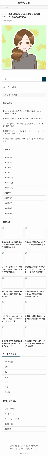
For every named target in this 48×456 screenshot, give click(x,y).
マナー (7, 382)
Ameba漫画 (9, 362)
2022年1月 (8, 172)
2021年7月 (8, 203)
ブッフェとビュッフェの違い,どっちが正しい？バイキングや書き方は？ (24, 125)
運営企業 (7, 429)
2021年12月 (8, 178)
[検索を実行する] (44, 79)
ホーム (35, 449)
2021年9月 (8, 193)
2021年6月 (8, 208)
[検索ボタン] (45, 2)
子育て (7, 387)
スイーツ (8, 377)
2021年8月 (8, 198)
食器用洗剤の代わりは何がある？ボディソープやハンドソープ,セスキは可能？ (24, 132)
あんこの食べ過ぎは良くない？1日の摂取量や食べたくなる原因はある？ (23, 112)
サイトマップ (9, 414)
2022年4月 (8, 157)
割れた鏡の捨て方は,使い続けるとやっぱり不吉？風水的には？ (24, 140)
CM (6, 367)
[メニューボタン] (2, 2)
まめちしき (24, 2)
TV (6, 372)
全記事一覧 (8, 424)
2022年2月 (8, 168)
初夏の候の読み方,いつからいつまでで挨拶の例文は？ (23, 119)
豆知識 (7, 392)
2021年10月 (8, 188)
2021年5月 (8, 213)
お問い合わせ (9, 409)
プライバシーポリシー (12, 419)
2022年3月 (8, 162)
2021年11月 (8, 183)
